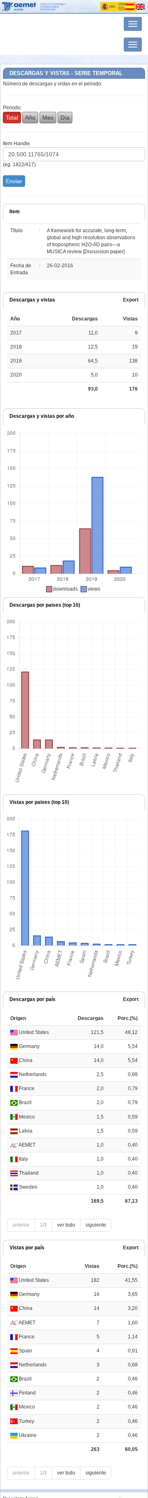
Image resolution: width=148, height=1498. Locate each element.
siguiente (96, 1225)
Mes (47, 117)
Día (64, 117)
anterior (21, 1225)
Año (30, 117)
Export (131, 300)
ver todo (66, 1225)
